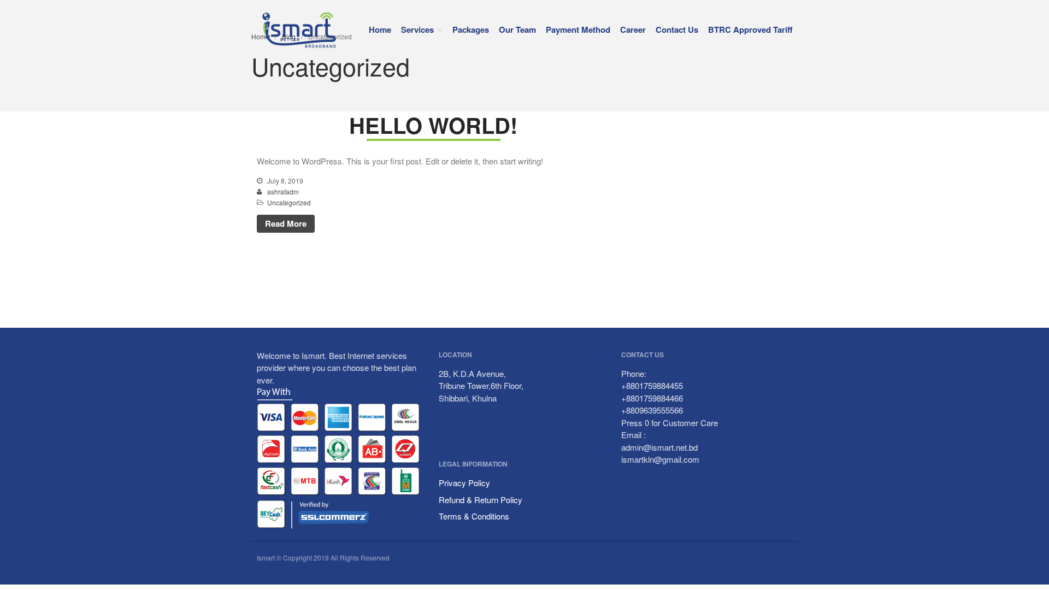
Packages (470, 29)
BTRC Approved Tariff (750, 29)
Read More (286, 223)
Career (633, 29)
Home (380, 29)
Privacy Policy (464, 482)
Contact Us (677, 29)
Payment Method (578, 29)
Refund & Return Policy (480, 499)
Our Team (517, 29)
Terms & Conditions (474, 516)
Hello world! (433, 124)
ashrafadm (283, 191)
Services (417, 29)
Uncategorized (289, 202)
